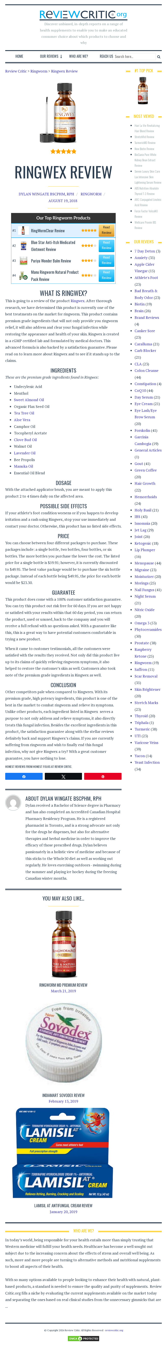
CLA (138, 363)
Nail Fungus (144, 589)
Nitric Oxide (145, 609)
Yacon (140, 755)
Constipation (145, 383)
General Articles (148, 450)
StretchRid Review (144, 136)
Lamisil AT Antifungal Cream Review (63, 1205)
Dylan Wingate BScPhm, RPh (46, 193)
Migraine (142, 569)
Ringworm (91, 193)
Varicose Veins (146, 742)
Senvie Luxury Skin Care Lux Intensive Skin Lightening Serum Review (148, 176)
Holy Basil (143, 510)
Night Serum (145, 596)
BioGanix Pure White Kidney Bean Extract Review (146, 160)
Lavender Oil (24, 452)
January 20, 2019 (63, 1211)
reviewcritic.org (114, 1330)
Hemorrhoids (146, 496)
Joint (139, 536)
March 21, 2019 (63, 990)
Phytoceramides (148, 629)
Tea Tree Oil (24, 413)
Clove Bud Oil (25, 439)
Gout (139, 463)
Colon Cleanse (147, 370)
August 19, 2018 (62, 200)
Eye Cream (144, 403)
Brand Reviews (147, 317)
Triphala (142, 722)
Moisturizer (144, 576)
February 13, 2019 (63, 1101)
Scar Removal (146, 676)
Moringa (142, 582)
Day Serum (144, 397)
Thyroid (141, 715)
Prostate (142, 642)
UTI (138, 735)
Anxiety (141, 257)
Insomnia (142, 523)
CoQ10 (140, 390)
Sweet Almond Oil (29, 399)
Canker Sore (145, 330)
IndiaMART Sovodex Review (63, 1095)
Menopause (144, 563)
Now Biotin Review (144, 148)
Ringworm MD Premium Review (63, 985)
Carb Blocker (145, 350)
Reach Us (106, 56)
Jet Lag (140, 530)
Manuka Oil (23, 466)
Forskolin (142, 430)
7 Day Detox (145, 251)
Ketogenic (143, 543)
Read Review (106, 230)
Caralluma (143, 343)
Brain (139, 310)
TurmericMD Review (145, 142)
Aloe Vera (22, 419)
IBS (137, 516)
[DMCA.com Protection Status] (83, 1338)
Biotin (140, 304)
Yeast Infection (147, 762)
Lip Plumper (145, 549)
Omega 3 (142, 622)
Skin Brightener (147, 689)
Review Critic (63, 766)
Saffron (141, 669)
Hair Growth (145, 483)
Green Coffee (146, 470)
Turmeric (142, 729)
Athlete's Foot (146, 277)
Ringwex (78, 300)
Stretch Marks (146, 702)
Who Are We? (78, 56)
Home (19, 56)
